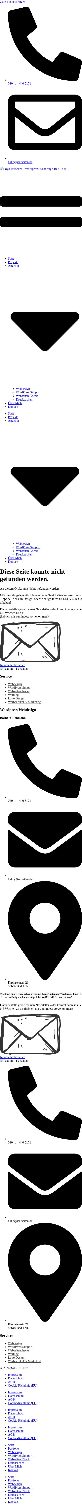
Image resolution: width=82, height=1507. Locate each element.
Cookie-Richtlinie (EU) (22, 1385)
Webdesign (23, 388)
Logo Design (16, 698)
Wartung (13, 694)
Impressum (15, 1374)
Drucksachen (24, 399)
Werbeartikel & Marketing (24, 702)
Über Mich (15, 403)
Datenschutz (15, 1378)
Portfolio (13, 1448)
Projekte (13, 262)
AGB (11, 1382)
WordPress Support (28, 392)
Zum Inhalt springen (12, 1)
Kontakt (13, 406)
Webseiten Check (27, 396)
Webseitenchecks (18, 691)
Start (11, 258)
